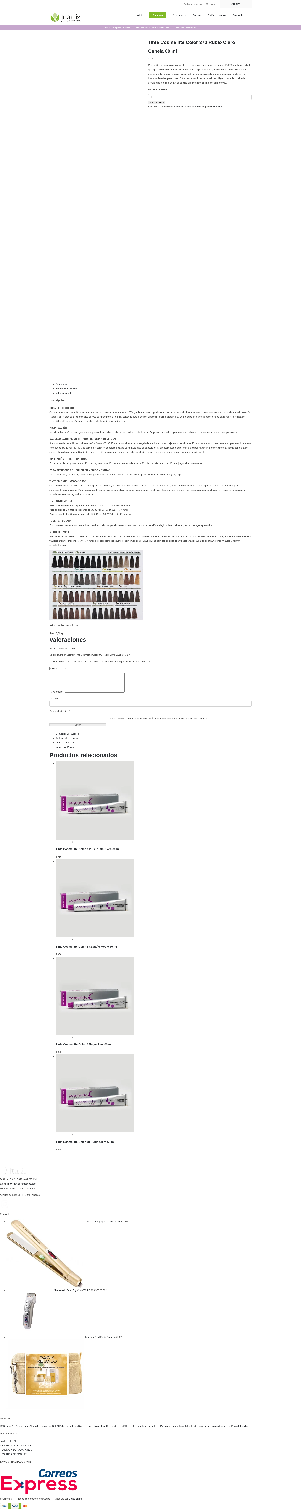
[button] (251, 15)
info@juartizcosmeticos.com (21, 1183)
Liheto (194, 1426)
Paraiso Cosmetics (220, 1426)
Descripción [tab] (62, 384)
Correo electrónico (59, 711)
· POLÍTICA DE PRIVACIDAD (15, 1445)
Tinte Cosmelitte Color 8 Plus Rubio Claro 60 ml (88, 849)
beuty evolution (70, 1426)
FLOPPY (158, 1426)
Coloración (177, 106)
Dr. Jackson (141, 1426)
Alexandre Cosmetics (40, 1426)
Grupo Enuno (75, 1498)
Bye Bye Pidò (85, 1426)
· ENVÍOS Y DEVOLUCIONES (16, 1449)
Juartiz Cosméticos (174, 1426)
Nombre (54, 698)
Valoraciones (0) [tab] (64, 393)
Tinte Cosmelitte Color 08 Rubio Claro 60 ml (85, 1141)
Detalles (77, 841)
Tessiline (244, 1426)
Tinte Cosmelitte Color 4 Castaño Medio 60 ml (86, 946)
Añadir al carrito (156, 102)
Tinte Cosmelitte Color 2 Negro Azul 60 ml (84, 1044)
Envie (150, 1426)
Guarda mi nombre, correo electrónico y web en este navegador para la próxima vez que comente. (158, 718)
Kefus (187, 1426)
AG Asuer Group (20, 1426)
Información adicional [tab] (66, 388)
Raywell (235, 1426)
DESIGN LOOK (126, 1426)
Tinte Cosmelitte (193, 106)
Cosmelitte (216, 106)
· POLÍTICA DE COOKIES (13, 1454)
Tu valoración (57, 691)
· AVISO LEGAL (8, 1441)
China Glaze (99, 1426)
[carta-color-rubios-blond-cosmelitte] (96, 204)
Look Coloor (204, 1426)
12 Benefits (5, 1426)
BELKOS (57, 1426)
